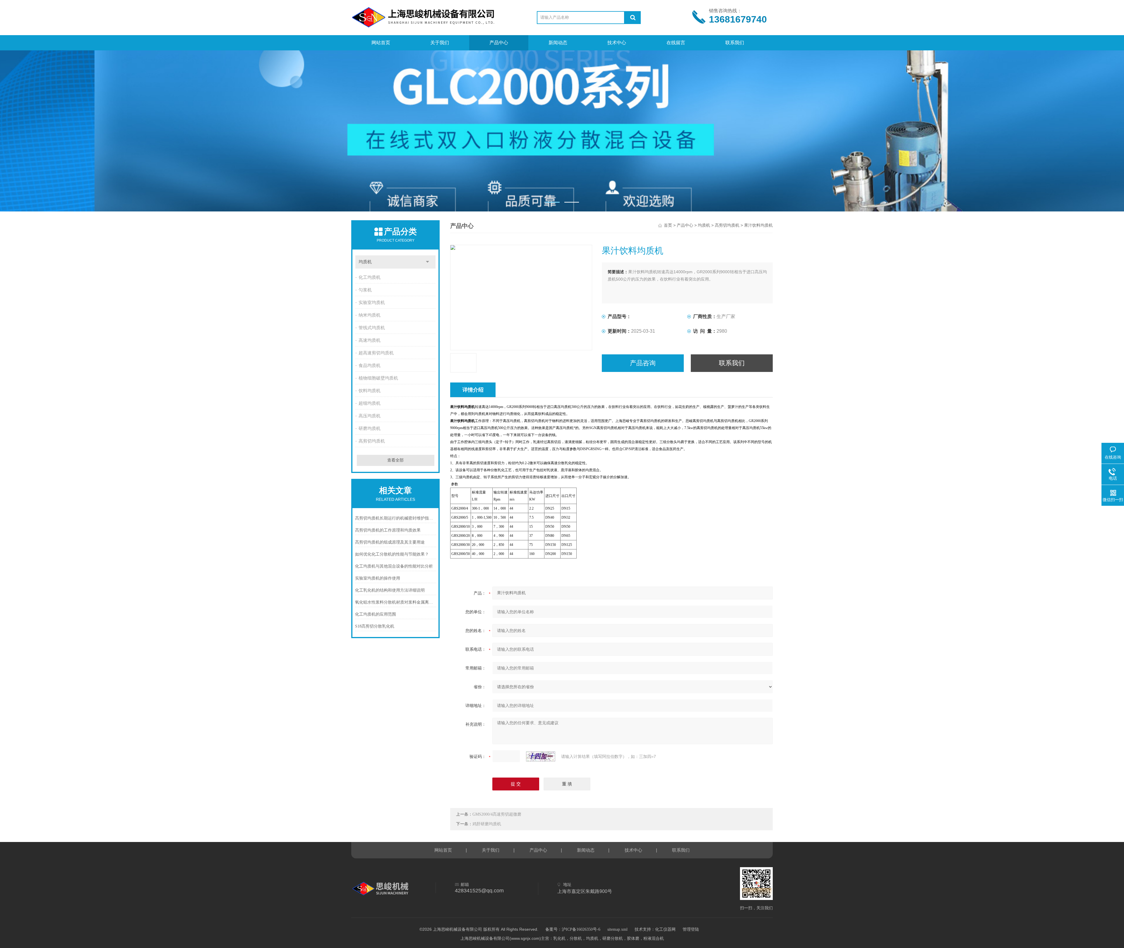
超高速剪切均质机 (376, 353)
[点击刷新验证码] (540, 756)
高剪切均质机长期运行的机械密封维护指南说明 (395, 518)
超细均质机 (370, 403)
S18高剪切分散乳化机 (374, 626)
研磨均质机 (370, 428)
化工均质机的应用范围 (375, 614)
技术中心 (616, 42)
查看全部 (395, 460)
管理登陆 (691, 929)
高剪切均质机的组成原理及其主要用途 (390, 542)
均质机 (365, 261)
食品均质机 (370, 365)
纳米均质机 (370, 315)
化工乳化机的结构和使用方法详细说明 (390, 590)
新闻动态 (558, 42)
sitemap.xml (617, 929)
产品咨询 (643, 363)
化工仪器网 (665, 929)
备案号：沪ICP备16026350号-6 (572, 929)
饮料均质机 (370, 390)
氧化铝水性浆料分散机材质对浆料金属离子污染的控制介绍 (395, 602)
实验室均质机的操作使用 (377, 578)
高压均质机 (370, 416)
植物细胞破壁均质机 (378, 378)
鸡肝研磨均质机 (486, 824)
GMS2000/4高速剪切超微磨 (496, 814)
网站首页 (380, 42)
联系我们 (734, 42)
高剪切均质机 (372, 441)
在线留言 (675, 42)
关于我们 (439, 42)
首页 (668, 225)
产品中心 (498, 42)
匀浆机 (365, 290)
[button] (552, 202)
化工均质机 (370, 277)
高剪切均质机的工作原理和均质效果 (388, 530)
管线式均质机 (372, 327)
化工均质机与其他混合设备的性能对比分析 (394, 566)
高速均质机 (370, 340)
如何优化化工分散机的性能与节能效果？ (392, 554)
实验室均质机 (372, 302)
